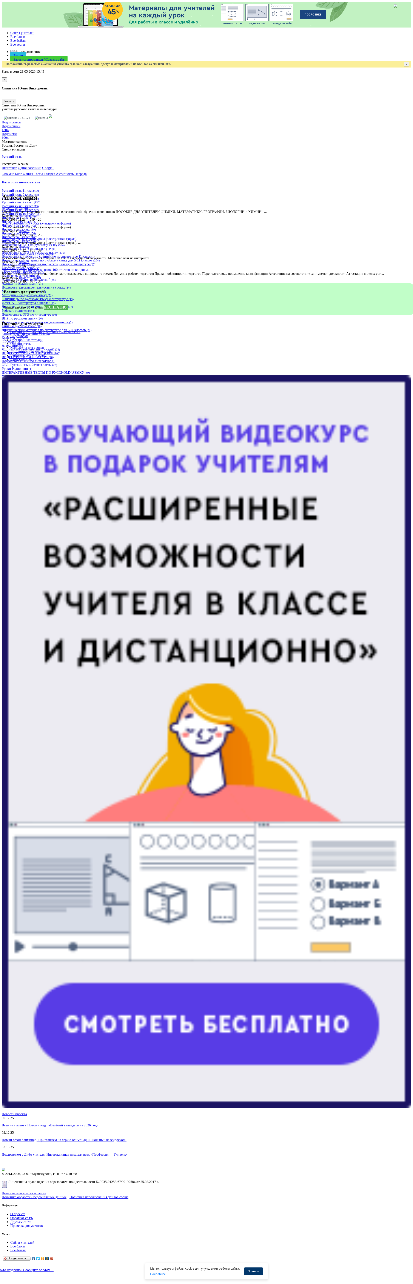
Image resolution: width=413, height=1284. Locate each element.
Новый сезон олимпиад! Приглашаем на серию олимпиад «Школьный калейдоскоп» (64, 1140)
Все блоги (17, 36)
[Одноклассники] (42, 1258)
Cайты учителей (22, 33)
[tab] (206, 182)
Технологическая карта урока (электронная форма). (39, 239)
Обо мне (8, 174)
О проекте (17, 1214)
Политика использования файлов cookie (98, 1197)
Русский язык (12, 156)
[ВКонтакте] (33, 1258)
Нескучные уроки (15, 208)
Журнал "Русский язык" (22, 283)
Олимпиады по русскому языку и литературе (38, 299)
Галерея (50, 174)
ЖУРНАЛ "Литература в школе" (28, 303)
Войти (18, 55)
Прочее (24, 231)
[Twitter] (38, 1258)
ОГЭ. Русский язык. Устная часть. (29, 365)
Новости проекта (14, 1114)
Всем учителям (30, 277)
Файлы (28, 174)
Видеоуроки (19, 336)
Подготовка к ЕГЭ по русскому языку (33, 245)
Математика (28, 215)
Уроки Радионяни (17, 368)
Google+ (48, 168)
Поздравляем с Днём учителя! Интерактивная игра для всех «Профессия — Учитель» (65, 1154)
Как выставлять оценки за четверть (28, 254)
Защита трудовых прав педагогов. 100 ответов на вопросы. (45, 270)
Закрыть (8, 101)
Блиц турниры (21, 359)
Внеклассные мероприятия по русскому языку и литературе (48, 264)
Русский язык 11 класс (21, 190)
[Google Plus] (51, 1258)
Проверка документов (26, 1225)
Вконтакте (9, 168)
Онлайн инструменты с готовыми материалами (45, 332)
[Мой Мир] (47, 1258)
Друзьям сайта (20, 1222)
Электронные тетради (26, 340)
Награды (80, 174)
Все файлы (18, 40)
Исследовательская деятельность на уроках (36, 287)
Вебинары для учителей (28, 355)
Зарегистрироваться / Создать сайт (39, 59)
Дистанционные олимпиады (31, 351)
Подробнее (158, 1274)
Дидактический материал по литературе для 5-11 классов (46, 330)
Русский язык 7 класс (21, 202)
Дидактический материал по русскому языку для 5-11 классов (51, 260)
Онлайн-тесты (20, 344)
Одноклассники (29, 168)
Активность (65, 174)
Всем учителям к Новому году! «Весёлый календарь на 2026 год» (50, 1125)
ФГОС (8, 341)
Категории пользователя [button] (21, 182)
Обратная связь (21, 1218)
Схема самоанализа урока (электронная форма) (36, 223)
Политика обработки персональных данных (34, 1197)
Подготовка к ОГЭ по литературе (29, 314)
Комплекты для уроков (27, 347)
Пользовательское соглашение (24, 1193)
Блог (19, 174)
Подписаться (11, 122)
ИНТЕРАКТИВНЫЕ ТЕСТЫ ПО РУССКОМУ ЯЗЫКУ (46, 372)
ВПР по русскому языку (22, 318)
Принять (253, 1271)
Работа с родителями (19, 310)
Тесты (39, 174)
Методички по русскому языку (27, 295)
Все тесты (17, 44)
